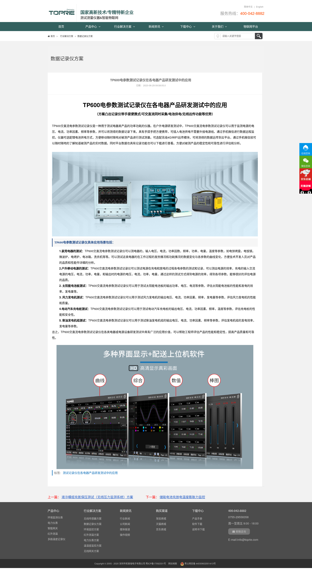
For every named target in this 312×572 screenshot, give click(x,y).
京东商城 (161, 529)
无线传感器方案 (92, 518)
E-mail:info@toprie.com (243, 540)
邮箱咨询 (241, 531)
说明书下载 (198, 529)
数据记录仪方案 (92, 524)
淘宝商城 (161, 518)
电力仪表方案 (91, 540)
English (259, 6)
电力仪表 (53, 522)
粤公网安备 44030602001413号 (200, 563)
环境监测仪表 (55, 517)
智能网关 (53, 528)
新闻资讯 (155, 26)
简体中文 (248, 6)
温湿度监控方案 (92, 545)
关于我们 (218, 26)
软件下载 (197, 524)
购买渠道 (162, 511)
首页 (61, 26)
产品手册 (197, 518)
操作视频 (125, 534)
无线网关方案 (91, 551)
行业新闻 (125, 518)
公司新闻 (125, 524)
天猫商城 (161, 524)
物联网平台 (251, 26)
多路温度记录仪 (56, 539)
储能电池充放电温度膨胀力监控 (182, 497)
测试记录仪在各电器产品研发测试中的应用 (91, 473)
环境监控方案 (91, 529)
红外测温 (53, 533)
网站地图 (172, 563)
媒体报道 (125, 529)
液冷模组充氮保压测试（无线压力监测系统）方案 (97, 497)
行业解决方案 (123, 26)
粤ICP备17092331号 (156, 563)
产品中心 (91, 26)
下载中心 (186, 26)
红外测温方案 (91, 534)
